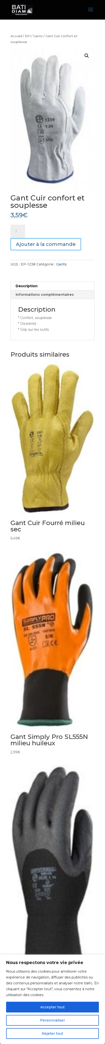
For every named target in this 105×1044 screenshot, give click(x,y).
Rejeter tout (52, 1033)
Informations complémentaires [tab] (45, 294)
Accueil (16, 36)
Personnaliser (52, 1020)
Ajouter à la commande (46, 244)
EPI (28, 36)
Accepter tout (52, 1007)
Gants (38, 36)
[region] (52, 999)
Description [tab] (27, 286)
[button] (86, 55)
